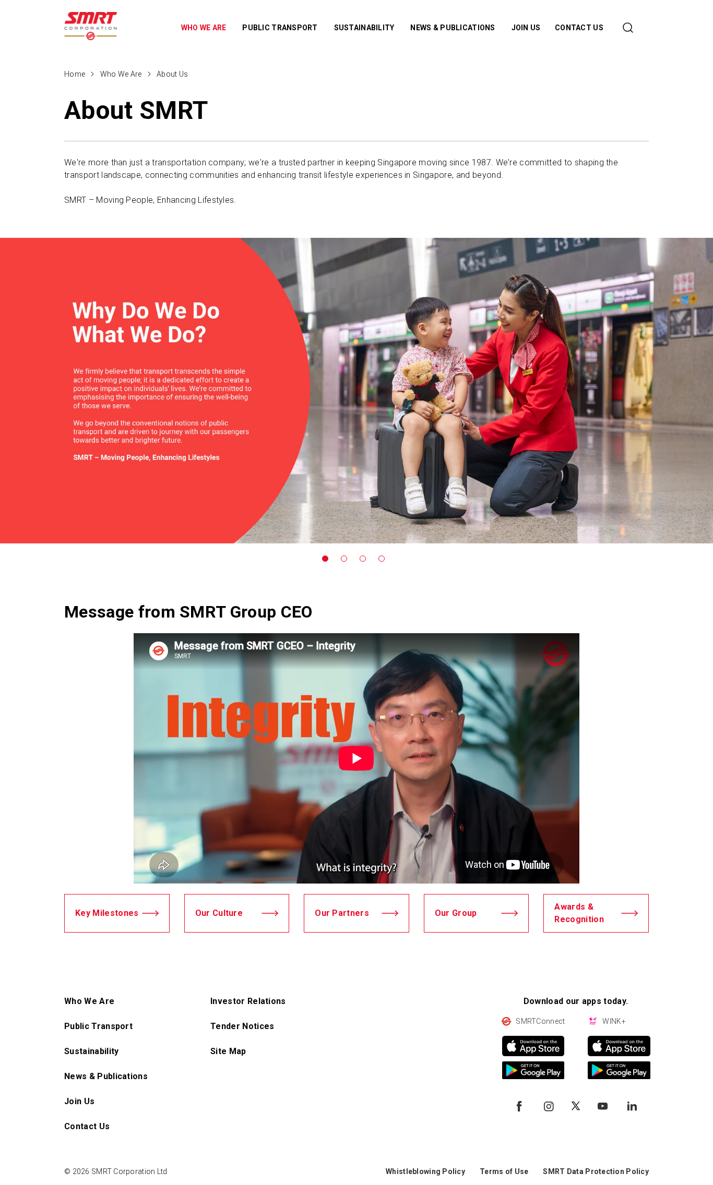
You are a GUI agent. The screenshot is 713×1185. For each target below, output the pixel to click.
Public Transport (98, 1026)
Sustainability (91, 1051)
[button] (325, 558)
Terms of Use (504, 1171)
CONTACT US (579, 27)
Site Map (228, 1051)
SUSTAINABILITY (365, 27)
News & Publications (106, 1076)
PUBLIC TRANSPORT (280, 27)
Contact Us (87, 1126)
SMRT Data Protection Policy (596, 1171)
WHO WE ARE (204, 27)
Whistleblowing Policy (425, 1171)
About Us (172, 74)
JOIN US (526, 27)
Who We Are (121, 74)
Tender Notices (242, 1026)
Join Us (79, 1101)
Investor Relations (248, 1001)
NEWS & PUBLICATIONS (453, 27)
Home (74, 74)
